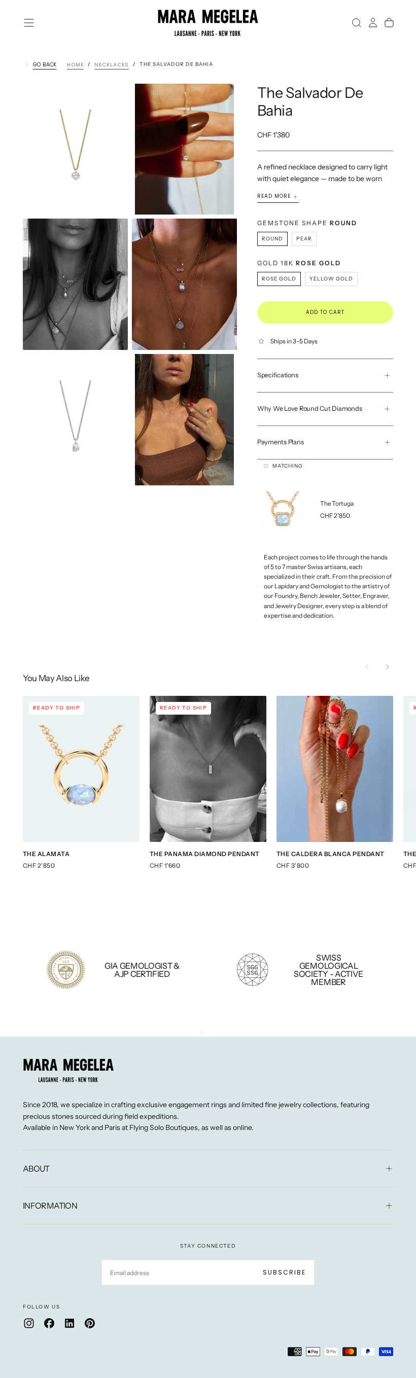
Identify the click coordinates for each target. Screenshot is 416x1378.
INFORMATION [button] (50, 1205)
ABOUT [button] (36, 1168)
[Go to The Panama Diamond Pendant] (208, 769)
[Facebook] (49, 1323)
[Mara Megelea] (68, 1070)
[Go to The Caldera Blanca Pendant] (334, 769)
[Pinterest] (90, 1323)
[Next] (387, 667)
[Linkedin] (69, 1323)
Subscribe (284, 1272)
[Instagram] (29, 1323)
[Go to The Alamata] (81, 769)
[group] (333, 510)
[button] (29, 23)
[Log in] (373, 23)
